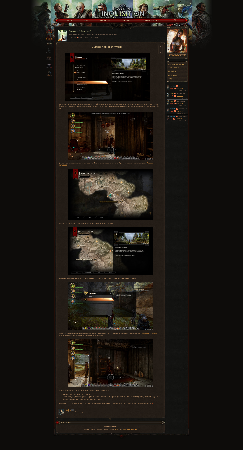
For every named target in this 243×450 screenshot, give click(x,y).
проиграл (180, 88)
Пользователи (174, 68)
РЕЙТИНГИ (126, 20)
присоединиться (174, 55)
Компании (172, 71)
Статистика (173, 75)
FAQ (170, 79)
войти (183, 55)
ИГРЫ (86, 20)
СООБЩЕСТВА (105, 20)
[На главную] (121, 8)
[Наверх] (121, 437)
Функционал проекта (176, 64)
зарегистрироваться (130, 429)
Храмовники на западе (148, 333)
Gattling (68, 410)
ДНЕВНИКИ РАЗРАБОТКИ (150, 20)
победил (179, 118)
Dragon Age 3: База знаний (80, 31)
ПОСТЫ (69, 20)
